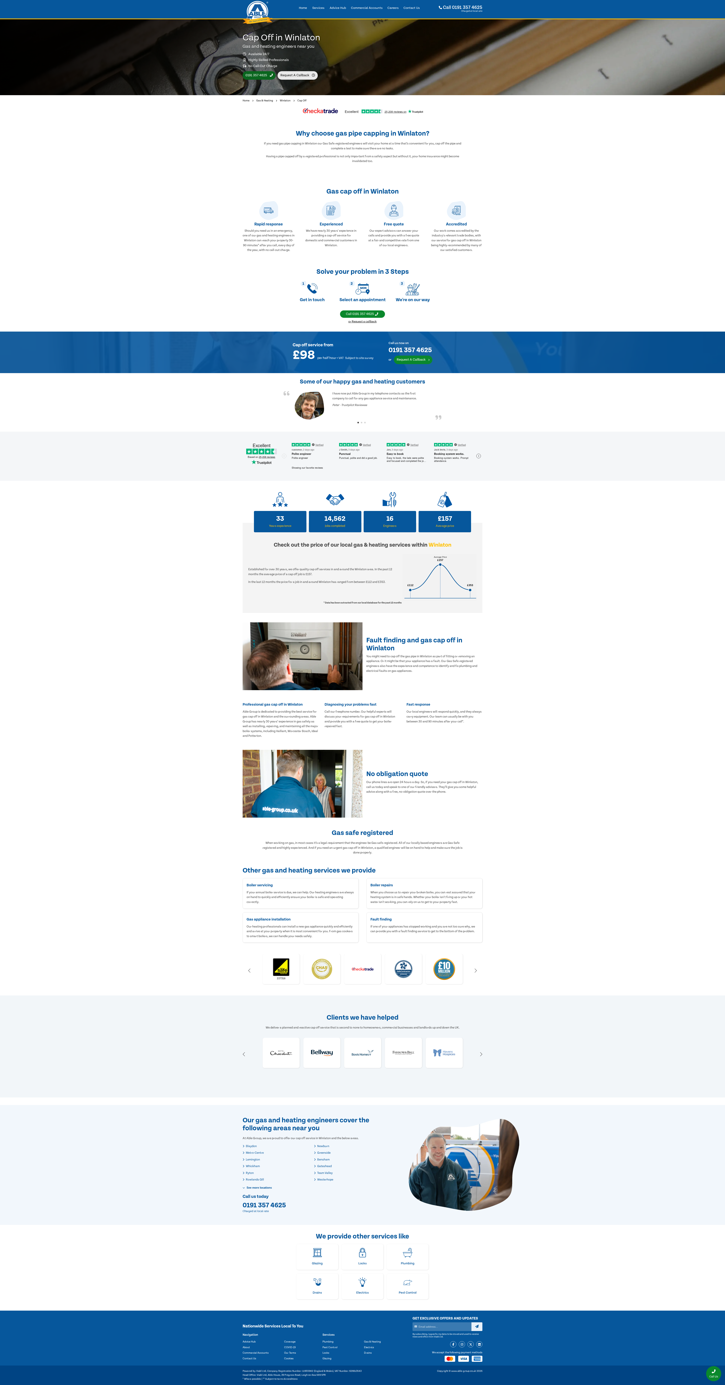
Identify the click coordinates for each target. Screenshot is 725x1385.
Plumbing (327, 1341)
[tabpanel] (362, 405)
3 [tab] (365, 422)
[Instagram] (462, 1344)
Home (246, 100)
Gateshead (324, 1166)
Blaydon (251, 1146)
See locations (259, 1187)
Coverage (289, 1341)
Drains (368, 1352)
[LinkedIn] (479, 1344)
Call (462, 7)
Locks (325, 1352)
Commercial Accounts (256, 1352)
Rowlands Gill (254, 1179)
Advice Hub (249, 1341)
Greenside (324, 1152)
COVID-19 (290, 1347)
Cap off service (308, 345)
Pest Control (329, 1347)
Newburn (323, 1146)
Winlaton (285, 100)
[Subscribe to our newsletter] (476, 1326)
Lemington (252, 1159)
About (246, 1347)
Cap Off (301, 100)
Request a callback (295, 75)
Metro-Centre (254, 1152)
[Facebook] (453, 1344)
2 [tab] (361, 422)
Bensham (323, 1159)
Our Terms (290, 1352)
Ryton (249, 1173)
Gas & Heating (264, 100)
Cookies (289, 1358)
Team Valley (325, 1173)
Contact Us (249, 1358)
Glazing (326, 1358)
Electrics (369, 1347)
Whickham (252, 1166)
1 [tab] (358, 422)
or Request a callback (362, 321)
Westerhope (325, 1179)
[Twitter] (470, 1344)
